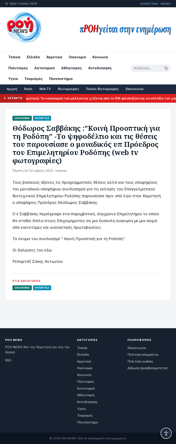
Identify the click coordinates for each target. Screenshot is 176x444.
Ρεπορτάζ (42, 118)
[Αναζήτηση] (167, 68)
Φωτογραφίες (68, 89)
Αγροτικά (54, 57)
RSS (8, 360)
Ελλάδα (33, 57)
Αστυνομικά (44, 68)
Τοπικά (14, 57)
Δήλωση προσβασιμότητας (147, 368)
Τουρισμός (33, 79)
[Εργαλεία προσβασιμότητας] (166, 433)
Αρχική (12, 89)
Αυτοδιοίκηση (99, 68)
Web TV (45, 89)
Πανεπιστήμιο (61, 79)
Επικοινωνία (135, 89)
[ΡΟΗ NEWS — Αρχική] (24, 29)
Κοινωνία (100, 57)
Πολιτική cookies (140, 361)
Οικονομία (77, 57)
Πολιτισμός (18, 68)
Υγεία (13, 79)
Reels (28, 89)
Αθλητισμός (71, 68)
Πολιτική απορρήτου (143, 355)
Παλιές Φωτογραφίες (102, 89)
